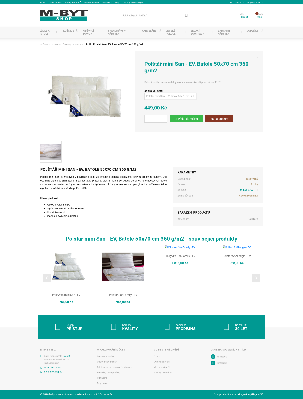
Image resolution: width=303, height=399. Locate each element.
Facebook (222, 356)
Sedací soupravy (197, 32)
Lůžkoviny (66, 44)
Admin (68, 394)
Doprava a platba (91, 2)
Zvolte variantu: (153, 91)
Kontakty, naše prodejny (132, 2)
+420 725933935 (236, 2)
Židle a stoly (45, 32)
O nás (42, 2)
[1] (186, 15)
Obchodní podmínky (110, 2)
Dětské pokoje (170, 32)
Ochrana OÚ (106, 394)
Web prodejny (160, 367)
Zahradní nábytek (224, 32)
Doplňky (252, 30)
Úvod (45, 44)
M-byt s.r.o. (246, 190)
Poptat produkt (219, 119)
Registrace (102, 383)
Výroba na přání (55, 2)
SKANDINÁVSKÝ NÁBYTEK (117, 32)
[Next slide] (256, 278)
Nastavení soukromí (86, 394)
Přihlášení (102, 377)
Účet (242, 14)
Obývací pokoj (88, 32)
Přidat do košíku (188, 119)
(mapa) (66, 355)
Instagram (222, 362)
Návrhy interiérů (72, 2)
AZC (260, 394)
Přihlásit (244, 17)
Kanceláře (149, 30)
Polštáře (79, 44)
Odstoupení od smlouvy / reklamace (114, 367)
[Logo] (64, 15)
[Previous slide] (47, 278)
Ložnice (68, 30)
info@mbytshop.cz (255, 2)
